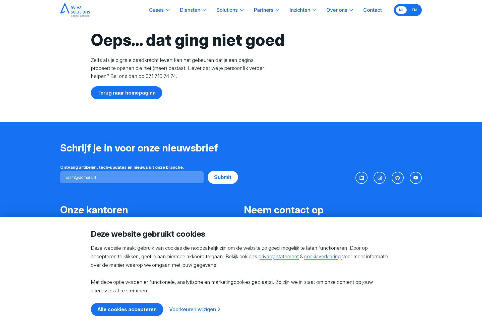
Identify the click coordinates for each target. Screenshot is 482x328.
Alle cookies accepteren (127, 309)
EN (414, 10)
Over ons (336, 10)
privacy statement (278, 257)
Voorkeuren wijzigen (192, 309)
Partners (263, 10)
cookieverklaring (323, 257)
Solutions (227, 10)
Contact (372, 10)
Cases (156, 10)
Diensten (190, 10)
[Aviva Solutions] (75, 10)
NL (401, 10)
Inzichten (299, 10)
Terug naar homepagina (126, 93)
